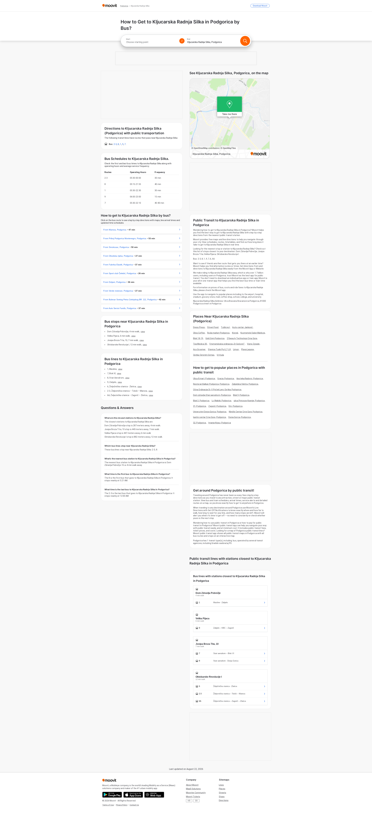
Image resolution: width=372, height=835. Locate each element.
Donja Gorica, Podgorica (239, 417)
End (188, 39)
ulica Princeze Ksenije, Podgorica (249, 400)
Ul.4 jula (220, 355)
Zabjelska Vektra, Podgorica (245, 384)
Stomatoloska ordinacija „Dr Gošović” (227, 344)
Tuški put (225, 327)
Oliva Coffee (199, 333)
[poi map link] (229, 118)
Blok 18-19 (198, 338)
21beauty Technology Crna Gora (242, 338)
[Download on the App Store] (133, 795)
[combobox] (151, 42)
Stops (222, 796)
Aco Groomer (199, 349)
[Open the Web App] (154, 795)
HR (189, 801)
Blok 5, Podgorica (201, 400)
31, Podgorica (199, 406)
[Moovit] (109, 6)
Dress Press (199, 327)
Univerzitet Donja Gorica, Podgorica (209, 412)
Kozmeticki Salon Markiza (252, 333)
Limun (236, 349)
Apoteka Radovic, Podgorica (249, 378)
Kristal (235, 333)
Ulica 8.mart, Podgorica (204, 378)
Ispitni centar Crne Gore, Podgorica (209, 417)
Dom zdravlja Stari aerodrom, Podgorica (212, 395)
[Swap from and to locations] (182, 40)
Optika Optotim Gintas (203, 355)
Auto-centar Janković (242, 327)
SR (196, 801)
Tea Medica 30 (200, 344)
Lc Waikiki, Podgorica (221, 400)
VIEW (143, 331)
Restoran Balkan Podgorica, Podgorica (211, 384)
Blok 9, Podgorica (241, 395)
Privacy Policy (121, 805)
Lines (221, 785)
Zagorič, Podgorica (217, 406)
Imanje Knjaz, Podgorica (219, 423)
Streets (222, 793)
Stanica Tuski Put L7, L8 (219, 349)
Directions (223, 800)
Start (128, 39)
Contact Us (134, 805)
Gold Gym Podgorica (214, 338)
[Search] (245, 41)
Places (222, 789)
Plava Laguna (247, 349)
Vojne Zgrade (253, 344)
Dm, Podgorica (235, 406)
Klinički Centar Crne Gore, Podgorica (245, 412)
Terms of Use (108, 805)
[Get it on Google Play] (112, 795)
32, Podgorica (199, 423)
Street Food (212, 327)
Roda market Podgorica (218, 333)
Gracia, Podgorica (225, 378)
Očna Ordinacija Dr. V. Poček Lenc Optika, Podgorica (217, 389)
